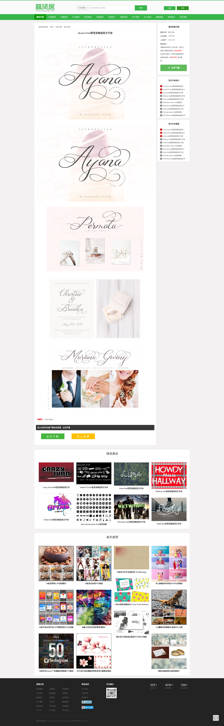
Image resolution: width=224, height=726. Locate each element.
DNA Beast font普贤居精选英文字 (174, 115)
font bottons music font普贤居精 (94, 524)
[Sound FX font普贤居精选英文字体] (93, 473)
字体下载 (58, 27)
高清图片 (39, 697)
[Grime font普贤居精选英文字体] (56, 505)
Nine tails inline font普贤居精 (172, 112)
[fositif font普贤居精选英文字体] (168, 509)
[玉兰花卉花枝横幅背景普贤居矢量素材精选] (93, 651)
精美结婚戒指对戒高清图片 (169, 671)
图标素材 (65, 702)
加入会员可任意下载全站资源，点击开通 (53, 428)
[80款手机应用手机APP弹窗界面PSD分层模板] (56, 607)
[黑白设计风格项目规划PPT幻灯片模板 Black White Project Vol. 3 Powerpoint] (131, 622)
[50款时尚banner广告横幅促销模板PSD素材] (56, 651)
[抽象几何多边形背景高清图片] (93, 607)
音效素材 (65, 706)
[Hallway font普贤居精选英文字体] (168, 475)
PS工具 (51, 702)
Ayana (50, 419)
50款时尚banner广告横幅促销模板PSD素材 (56, 671)
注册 (169, 8)
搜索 (141, 8)
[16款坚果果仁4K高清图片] (56, 563)
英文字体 (67, 27)
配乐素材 (65, 697)
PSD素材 (39, 693)
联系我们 (174, 57)
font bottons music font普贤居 (172, 102)
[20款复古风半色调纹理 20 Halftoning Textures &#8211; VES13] (131, 558)
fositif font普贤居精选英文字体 (173, 109)
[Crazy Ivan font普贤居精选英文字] (56, 473)
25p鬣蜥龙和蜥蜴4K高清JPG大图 (169, 627)
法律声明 (85, 693)
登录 (182, 8)
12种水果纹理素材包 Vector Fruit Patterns (131, 604)
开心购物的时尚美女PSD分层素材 (169, 583)
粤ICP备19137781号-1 (80, 721)
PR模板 (65, 693)
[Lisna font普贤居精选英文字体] (131, 474)
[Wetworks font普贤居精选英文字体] (131, 507)
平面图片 (52, 689)
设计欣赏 (65, 710)
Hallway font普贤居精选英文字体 (174, 96)
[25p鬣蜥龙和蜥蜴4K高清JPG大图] (168, 607)
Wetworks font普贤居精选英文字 (173, 106)
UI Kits (38, 710)
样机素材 (65, 689)
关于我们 (85, 689)
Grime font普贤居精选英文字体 (173, 99)
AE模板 (52, 697)
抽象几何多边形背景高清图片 (94, 627)
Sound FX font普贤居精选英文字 (174, 89)
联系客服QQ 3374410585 (216, 718)
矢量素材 (39, 689)
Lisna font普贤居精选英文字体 (173, 93)
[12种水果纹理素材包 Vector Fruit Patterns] (131, 590)
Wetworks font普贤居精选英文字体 (131, 522)
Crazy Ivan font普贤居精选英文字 (56, 487)
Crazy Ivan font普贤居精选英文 (173, 86)
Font (46, 419)
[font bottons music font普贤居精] (93, 507)
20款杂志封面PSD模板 (94, 583)
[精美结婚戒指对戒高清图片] (168, 651)
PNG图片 (52, 710)
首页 (51, 27)
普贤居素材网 (41, 721)
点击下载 (52, 436)
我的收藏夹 (178, 51)
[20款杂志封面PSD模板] (93, 563)
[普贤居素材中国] (45, 11)
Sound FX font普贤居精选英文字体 (94, 487)
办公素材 (39, 702)
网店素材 (52, 693)
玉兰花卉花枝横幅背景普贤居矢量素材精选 (94, 671)
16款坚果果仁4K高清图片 (56, 583)
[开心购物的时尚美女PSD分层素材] (168, 563)
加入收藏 (83, 436)
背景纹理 (39, 706)
